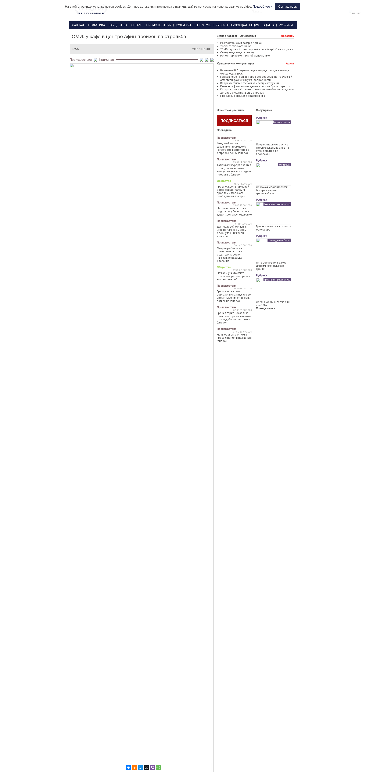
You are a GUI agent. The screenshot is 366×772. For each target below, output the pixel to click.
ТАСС (75, 48)
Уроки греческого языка (235, 46)
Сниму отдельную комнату (237, 52)
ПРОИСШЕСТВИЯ (159, 25)
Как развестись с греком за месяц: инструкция (249, 83)
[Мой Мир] (140, 767)
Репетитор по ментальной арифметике (245, 55)
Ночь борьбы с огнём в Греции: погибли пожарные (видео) (234, 337)
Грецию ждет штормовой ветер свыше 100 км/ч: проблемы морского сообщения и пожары (233, 191)
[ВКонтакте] (128, 767)
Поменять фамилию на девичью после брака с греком (255, 86)
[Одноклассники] (134, 767)
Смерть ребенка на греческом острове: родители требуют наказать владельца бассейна (230, 254)
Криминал (106, 59)
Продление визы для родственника (243, 95)
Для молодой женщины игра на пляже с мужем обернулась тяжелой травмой (232, 231)
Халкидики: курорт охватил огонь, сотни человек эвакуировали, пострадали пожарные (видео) (234, 169)
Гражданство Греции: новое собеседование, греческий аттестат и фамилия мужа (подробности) (256, 78)
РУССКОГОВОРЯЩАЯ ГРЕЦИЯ (237, 25)
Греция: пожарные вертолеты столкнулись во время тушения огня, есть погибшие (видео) (234, 296)
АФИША (268, 25)
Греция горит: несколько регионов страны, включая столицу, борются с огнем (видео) (234, 317)
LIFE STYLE (203, 25)
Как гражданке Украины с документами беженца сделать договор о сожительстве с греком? (257, 91)
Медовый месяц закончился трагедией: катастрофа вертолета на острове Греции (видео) (233, 148)
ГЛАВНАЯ (77, 25)
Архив (290, 63)
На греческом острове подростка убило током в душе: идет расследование (234, 211)
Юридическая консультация (235, 63)
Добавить (287, 35)
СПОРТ (136, 25)
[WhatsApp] (158, 767)
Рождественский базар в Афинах (241, 42)
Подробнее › (262, 6)
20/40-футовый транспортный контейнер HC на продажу (256, 49)
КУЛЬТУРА (183, 25)
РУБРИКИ (286, 25)
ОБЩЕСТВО (118, 25)
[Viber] (152, 767)
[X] (146, 767)
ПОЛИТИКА (96, 25)
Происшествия (81, 59)
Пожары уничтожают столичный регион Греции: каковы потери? (234, 276)
